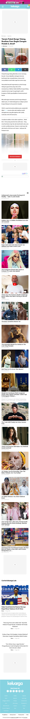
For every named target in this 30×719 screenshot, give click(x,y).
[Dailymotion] (22, 691)
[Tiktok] (16, 691)
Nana (3, 610)
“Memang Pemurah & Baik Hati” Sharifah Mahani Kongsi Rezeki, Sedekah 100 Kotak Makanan (15, 624)
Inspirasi (9, 36)
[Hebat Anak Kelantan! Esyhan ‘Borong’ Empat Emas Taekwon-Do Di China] (15, 595)
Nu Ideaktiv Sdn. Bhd (14, 717)
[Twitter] (14, 691)
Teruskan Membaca (15, 156)
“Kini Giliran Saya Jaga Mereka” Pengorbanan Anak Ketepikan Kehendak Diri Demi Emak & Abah (15, 646)
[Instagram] (11, 691)
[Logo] (15, 6)
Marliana (5, 46)
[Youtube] (19, 691)
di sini (6, 110)
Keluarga (4, 36)
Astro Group (25, 717)
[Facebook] (8, 691)
